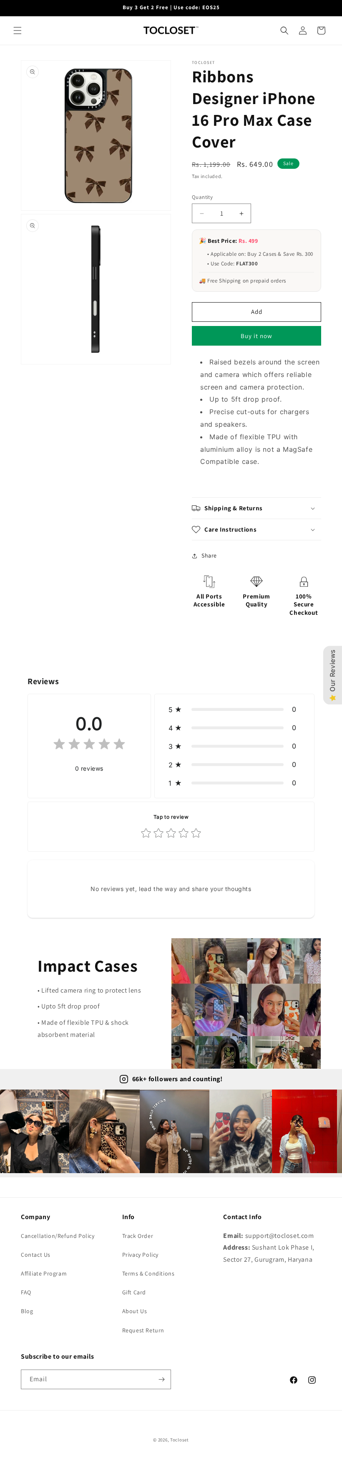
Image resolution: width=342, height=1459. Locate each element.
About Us (134, 1311)
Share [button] (209, 555)
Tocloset (179, 1440)
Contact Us (35, 1254)
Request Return (143, 1330)
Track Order (137, 1236)
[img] (89, 746)
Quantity (202, 197)
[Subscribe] (161, 1379)
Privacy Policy (140, 1254)
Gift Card (134, 1292)
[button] (17, 30)
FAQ (26, 1292)
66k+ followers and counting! (177, 1079)
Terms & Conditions (148, 1273)
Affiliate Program (44, 1273)
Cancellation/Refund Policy (58, 1236)
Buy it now (256, 336)
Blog (27, 1311)
